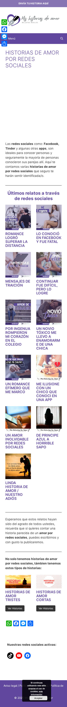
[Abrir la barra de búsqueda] (61, 38)
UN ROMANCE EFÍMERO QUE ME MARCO (17, 388)
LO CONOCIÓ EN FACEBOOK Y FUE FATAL (48, 238)
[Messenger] (4, 36)
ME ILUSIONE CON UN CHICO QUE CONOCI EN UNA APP (47, 392)
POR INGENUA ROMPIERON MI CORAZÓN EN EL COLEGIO (17, 337)
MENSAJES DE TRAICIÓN (17, 283)
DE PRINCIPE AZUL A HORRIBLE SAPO (47, 441)
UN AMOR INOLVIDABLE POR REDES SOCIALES (17, 441)
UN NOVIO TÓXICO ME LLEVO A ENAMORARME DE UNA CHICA (48, 338)
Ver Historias (15, 608)
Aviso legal (10, 685)
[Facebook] (4, 29)
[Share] (4, 43)
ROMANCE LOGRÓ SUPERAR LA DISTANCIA (16, 240)
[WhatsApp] (4, 22)
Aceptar (38, 698)
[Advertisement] (33, 108)
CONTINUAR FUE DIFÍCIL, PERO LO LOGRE (47, 287)
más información (37, 693)
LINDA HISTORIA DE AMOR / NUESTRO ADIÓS (16, 491)
